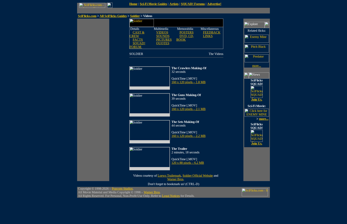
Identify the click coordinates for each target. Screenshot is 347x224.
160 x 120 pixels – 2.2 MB (188, 136)
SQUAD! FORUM (137, 45)
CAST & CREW (137, 34)
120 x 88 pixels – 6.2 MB (187, 162)
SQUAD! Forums (193, 4)
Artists (174, 4)
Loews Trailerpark (169, 175)
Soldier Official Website (198, 175)
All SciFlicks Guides (113, 16)
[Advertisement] (93, 79)
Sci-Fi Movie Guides (153, 4)
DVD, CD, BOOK (185, 37)
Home (133, 4)
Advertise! (214, 4)
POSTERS (187, 32)
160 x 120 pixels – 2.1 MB (188, 109)
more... (256, 65)
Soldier (135, 16)
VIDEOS (162, 32)
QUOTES (162, 43)
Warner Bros (175, 179)
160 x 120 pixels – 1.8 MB (188, 82)
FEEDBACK (211, 32)
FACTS (138, 39)
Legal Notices (171, 196)
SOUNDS (162, 36)
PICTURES (164, 39)
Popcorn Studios (122, 188)
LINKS (208, 36)
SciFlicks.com (87, 16)
